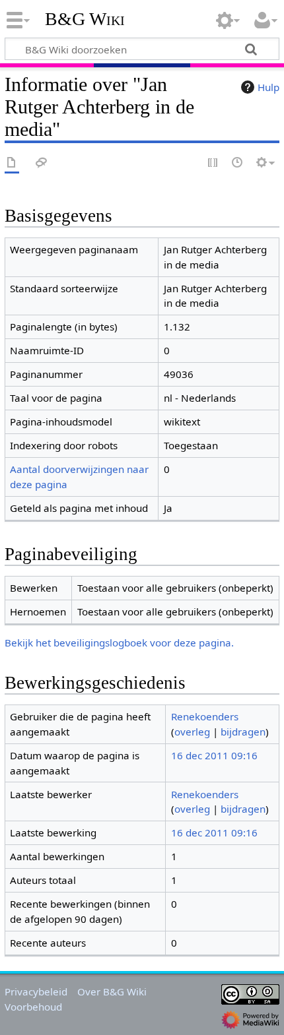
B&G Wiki (85, 19)
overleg (192, 731)
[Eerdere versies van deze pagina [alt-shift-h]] (238, 163)
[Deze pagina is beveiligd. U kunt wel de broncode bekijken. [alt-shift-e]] (213, 163)
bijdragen (243, 731)
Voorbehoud (33, 1006)
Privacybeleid (36, 991)
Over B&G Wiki (112, 991)
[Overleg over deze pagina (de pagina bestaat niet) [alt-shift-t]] (41, 163)
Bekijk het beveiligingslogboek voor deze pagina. (119, 642)
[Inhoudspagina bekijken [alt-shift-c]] (12, 163)
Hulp (268, 87)
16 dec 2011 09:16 (214, 755)
